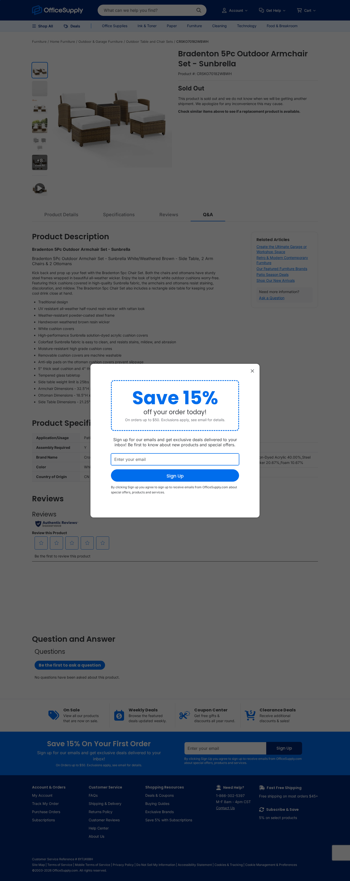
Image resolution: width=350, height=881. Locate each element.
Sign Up (175, 476)
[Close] (252, 371)
